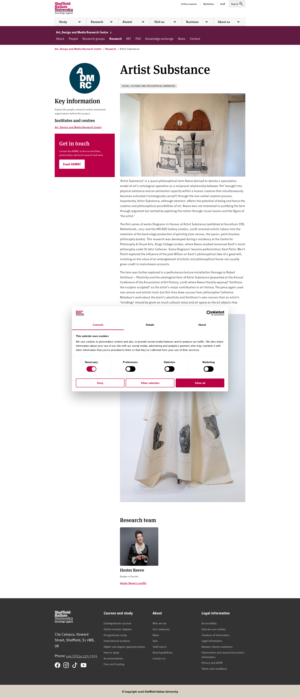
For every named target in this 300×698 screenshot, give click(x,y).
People (73, 38)
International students (117, 641)
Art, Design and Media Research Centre (82, 32)
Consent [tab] (98, 324)
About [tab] (202, 324)
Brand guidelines (163, 652)
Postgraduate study (115, 635)
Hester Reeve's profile (133, 583)
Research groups (93, 38)
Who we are (159, 623)
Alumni (127, 21)
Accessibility (209, 623)
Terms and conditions (214, 668)
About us (224, 21)
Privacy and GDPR (212, 662)
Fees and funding (114, 664)
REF (128, 38)
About (60, 38)
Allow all (200, 382)
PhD (138, 38)
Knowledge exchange (159, 38)
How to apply (111, 652)
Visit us (159, 21)
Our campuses (161, 629)
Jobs (155, 641)
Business (192, 21)
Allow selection (150, 382)
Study (63, 21)
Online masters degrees (118, 629)
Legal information (212, 641)
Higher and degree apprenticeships (124, 646)
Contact (195, 38)
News (181, 38)
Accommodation (113, 658)
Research (97, 21)
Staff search (160, 646)
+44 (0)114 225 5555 (81, 655)
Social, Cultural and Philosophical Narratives (148, 85)
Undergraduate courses (117, 623)
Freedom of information (216, 635)
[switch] (130, 369)
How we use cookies (214, 629)
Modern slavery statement (217, 646)
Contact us (159, 658)
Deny (100, 382)
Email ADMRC (72, 164)
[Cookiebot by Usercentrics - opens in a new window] (209, 313)
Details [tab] (150, 324)
